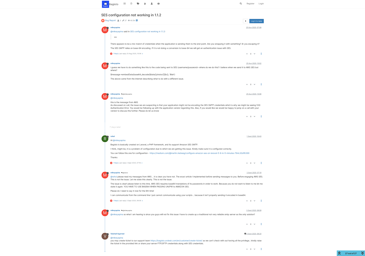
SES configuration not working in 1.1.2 (147, 31)
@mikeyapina (116, 31)
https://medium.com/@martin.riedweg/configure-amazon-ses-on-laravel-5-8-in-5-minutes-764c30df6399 (199, 153)
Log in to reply (256, 21)
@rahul (125, 173)
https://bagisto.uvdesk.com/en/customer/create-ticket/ (176, 240)
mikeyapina (115, 27)
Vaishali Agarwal (117, 234)
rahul (112, 136)
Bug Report (110, 20)
